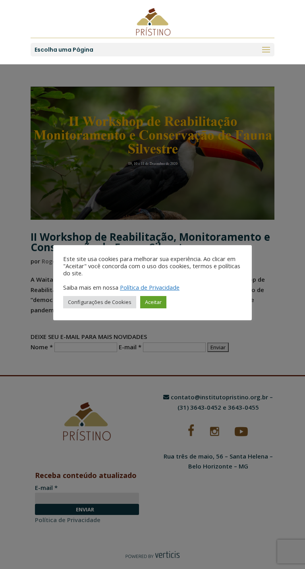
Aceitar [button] (153, 302)
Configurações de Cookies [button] (99, 302)
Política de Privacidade (150, 287)
